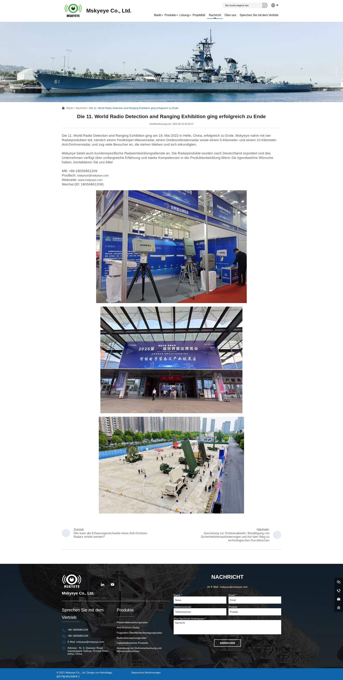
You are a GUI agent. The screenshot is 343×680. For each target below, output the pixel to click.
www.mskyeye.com (90, 180)
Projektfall (199, 15)
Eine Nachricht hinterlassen (190, 618)
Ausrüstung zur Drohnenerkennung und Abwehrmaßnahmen (139, 650)
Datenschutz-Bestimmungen (146, 672)
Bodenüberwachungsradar (132, 637)
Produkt (232, 606)
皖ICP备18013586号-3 (68, 676)
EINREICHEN (227, 643)
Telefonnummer (182, 606)
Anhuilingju (106, 672)
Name (178, 595)
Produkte (170, 15)
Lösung (184, 15)
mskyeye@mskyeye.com (93, 175)
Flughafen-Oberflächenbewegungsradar (139, 632)
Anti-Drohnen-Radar (128, 627)
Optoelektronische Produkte (132, 642)
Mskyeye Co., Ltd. (108, 11)
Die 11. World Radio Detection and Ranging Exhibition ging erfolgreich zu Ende (133, 108)
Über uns (230, 15)
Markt (157, 15)
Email (232, 595)
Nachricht (215, 15)
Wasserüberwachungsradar (132, 622)
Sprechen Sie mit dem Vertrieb (259, 15)
